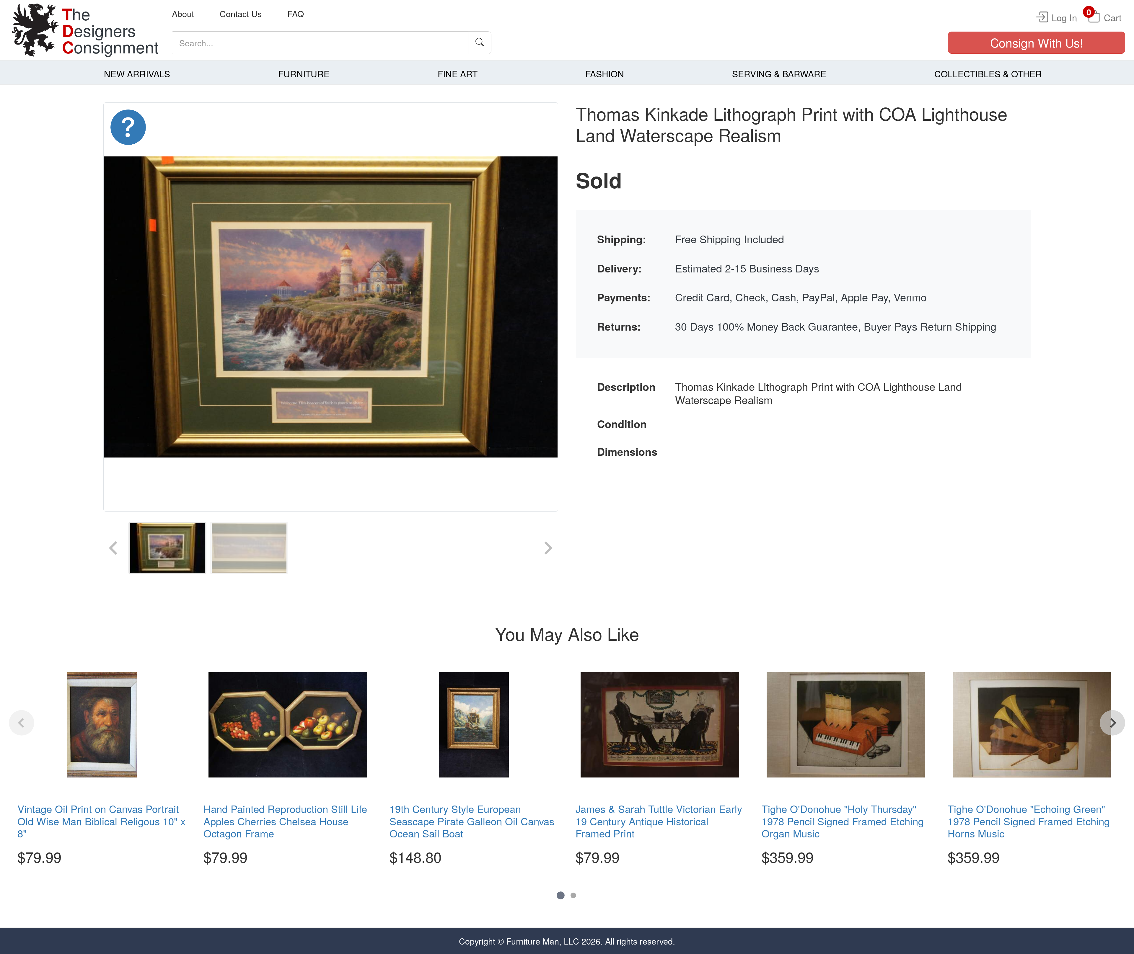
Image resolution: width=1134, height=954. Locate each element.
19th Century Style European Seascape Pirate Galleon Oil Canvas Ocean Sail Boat (472, 820)
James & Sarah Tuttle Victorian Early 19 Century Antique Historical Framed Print (659, 820)
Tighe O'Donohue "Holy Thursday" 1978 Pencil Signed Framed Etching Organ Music (843, 820)
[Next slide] (547, 548)
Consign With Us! (1036, 42)
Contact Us (241, 13)
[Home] (35, 30)
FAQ (295, 13)
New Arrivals (137, 73)
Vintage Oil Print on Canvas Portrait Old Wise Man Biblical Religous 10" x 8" (101, 820)
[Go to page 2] (573, 895)
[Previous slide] (114, 548)
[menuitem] (167, 548)
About (183, 13)
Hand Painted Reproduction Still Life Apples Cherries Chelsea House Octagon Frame (285, 820)
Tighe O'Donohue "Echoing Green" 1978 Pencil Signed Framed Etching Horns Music (1029, 820)
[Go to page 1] (561, 895)
